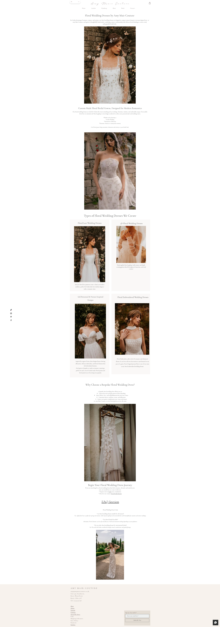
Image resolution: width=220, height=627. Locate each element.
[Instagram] (11, 313)
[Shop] (149, 3)
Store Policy (74, 620)
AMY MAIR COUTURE (84, 588)
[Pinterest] (11, 317)
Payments (73, 622)
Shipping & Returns (77, 618)
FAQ (72, 616)
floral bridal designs (116, 494)
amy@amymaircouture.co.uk (80, 591)
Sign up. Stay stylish (130, 612)
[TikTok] (11, 310)
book (110, 492)
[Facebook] (11, 320)
